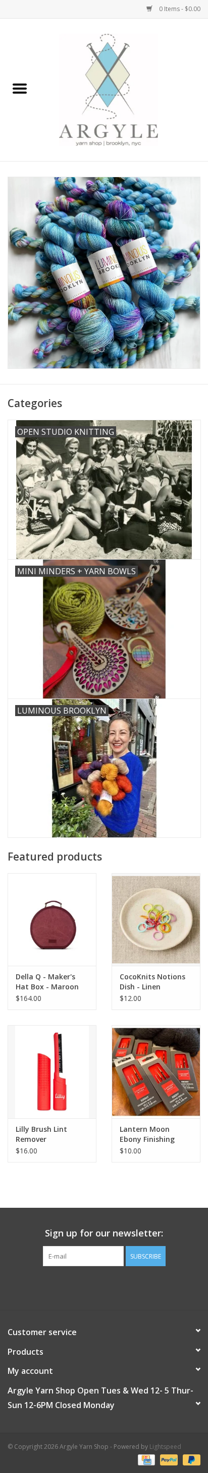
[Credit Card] (145, 1459)
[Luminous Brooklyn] (104, 272)
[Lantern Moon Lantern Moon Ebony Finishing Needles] (156, 1071)
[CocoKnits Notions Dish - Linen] (156, 919)
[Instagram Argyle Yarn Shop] (104, 1287)
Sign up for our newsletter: (104, 1233)
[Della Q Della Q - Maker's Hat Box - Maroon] (52, 919)
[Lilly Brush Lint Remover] (52, 1071)
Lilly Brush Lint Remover (41, 1134)
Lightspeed (165, 1446)
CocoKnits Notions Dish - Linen (152, 981)
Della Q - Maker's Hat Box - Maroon (47, 981)
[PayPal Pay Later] (189, 1459)
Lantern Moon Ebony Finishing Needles (147, 1134)
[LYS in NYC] (123, 89)
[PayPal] (168, 1459)
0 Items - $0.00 (179, 9)
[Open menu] (19, 88)
